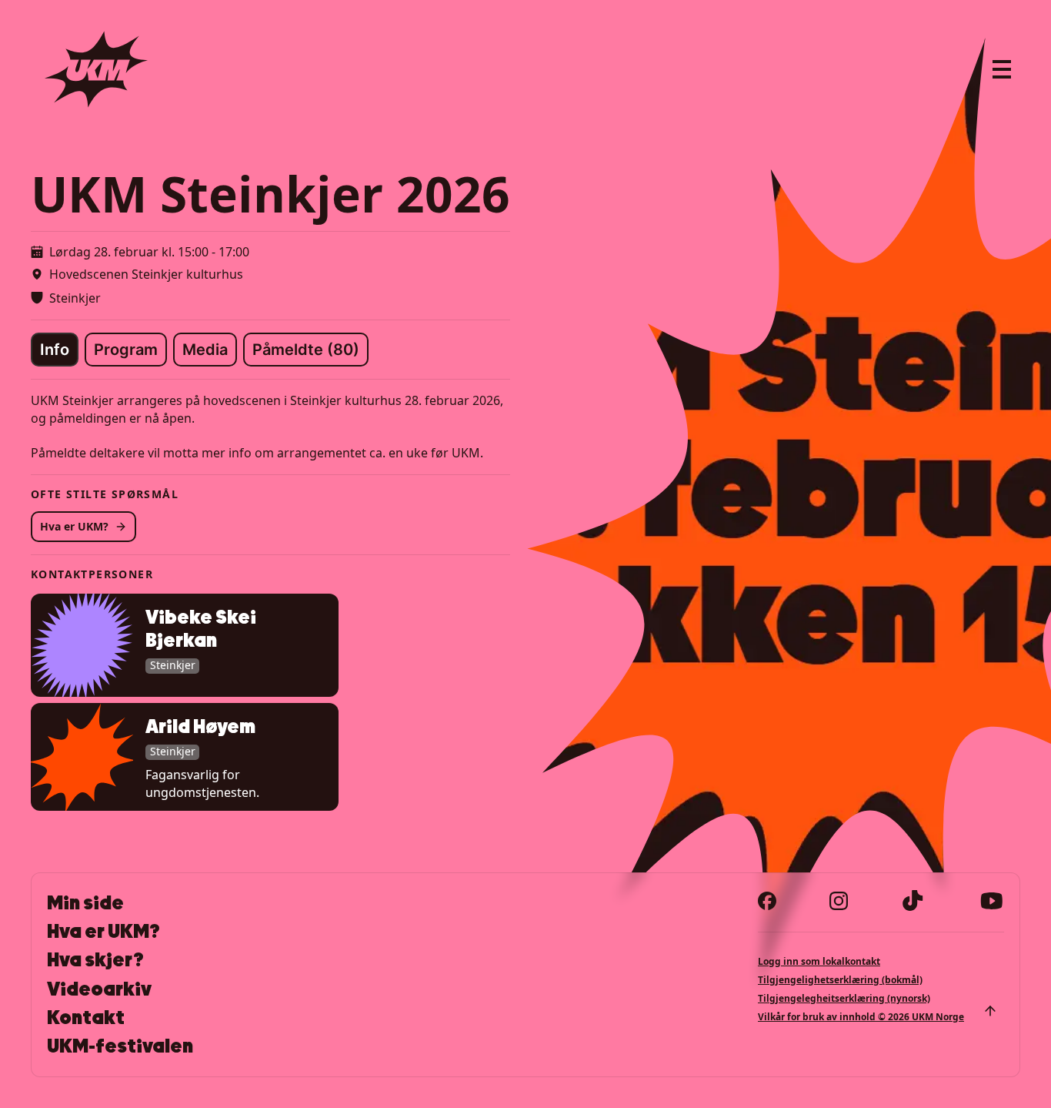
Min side (85, 903)
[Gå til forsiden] (96, 69)
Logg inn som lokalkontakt (819, 961)
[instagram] (838, 901)
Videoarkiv (99, 989)
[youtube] (991, 901)
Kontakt (86, 1017)
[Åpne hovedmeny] (1001, 69)
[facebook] (767, 901)
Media (205, 349)
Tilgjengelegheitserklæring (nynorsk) (844, 998)
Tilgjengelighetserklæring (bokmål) (840, 979)
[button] (185, 645)
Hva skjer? (95, 960)
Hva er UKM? (74, 526)
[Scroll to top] (990, 1011)
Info (54, 349)
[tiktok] (913, 901)
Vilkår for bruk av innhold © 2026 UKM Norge (861, 1016)
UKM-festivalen (120, 1047)
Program (126, 349)
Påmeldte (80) (305, 349)
